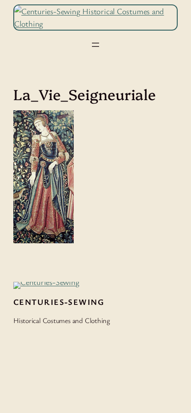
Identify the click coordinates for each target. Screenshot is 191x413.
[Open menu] (95, 44)
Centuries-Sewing (58, 301)
